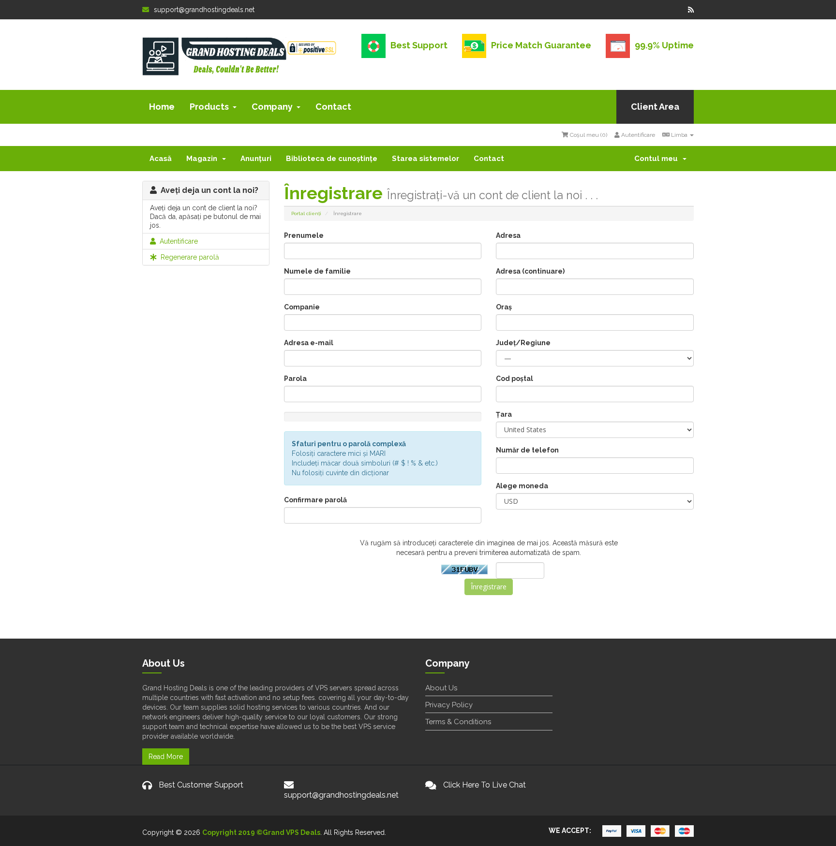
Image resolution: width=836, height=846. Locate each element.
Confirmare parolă (315, 500)
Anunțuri (255, 158)
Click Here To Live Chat (484, 784)
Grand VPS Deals (291, 832)
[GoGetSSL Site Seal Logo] (311, 46)
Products (209, 107)
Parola (295, 378)
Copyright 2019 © (232, 832)
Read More (166, 756)
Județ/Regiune (523, 343)
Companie (302, 307)
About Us (441, 688)
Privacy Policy (449, 704)
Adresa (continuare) (530, 271)
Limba (679, 134)
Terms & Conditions (458, 721)
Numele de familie (317, 271)
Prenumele (304, 235)
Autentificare (637, 134)
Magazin (203, 158)
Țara (504, 414)
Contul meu (658, 158)
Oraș (504, 307)
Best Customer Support (201, 784)
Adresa (508, 235)
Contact (333, 107)
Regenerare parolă (188, 257)
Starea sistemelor (425, 158)
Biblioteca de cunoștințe (331, 158)
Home (162, 107)
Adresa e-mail (308, 343)
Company (272, 107)
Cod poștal (514, 378)
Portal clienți (306, 213)
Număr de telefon (527, 450)
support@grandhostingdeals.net (204, 10)
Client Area (655, 107)
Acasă (160, 158)
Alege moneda (522, 486)
